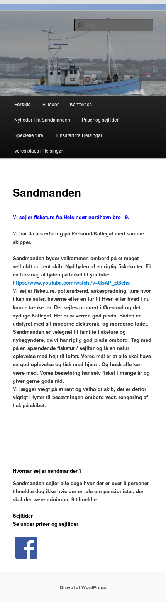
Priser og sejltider (100, 119)
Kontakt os (81, 104)
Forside (22, 104)
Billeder (50, 104)
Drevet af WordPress (83, 587)
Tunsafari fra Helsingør (78, 135)
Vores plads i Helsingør (38, 150)
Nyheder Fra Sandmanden (42, 119)
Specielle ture (28, 135)
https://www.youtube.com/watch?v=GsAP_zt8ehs (71, 282)
